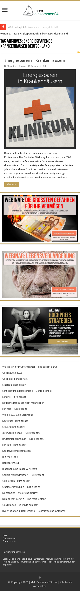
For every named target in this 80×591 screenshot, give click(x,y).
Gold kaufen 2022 (17, 27)
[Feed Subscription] (78, 51)
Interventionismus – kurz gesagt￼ (21, 432)
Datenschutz (9, 541)
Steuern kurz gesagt (13, 426)
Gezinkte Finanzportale (15, 378)
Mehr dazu (12, 184)
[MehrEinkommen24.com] (40, 9)
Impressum (9, 538)
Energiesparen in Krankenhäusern (34, 60)
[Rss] (40, 577)
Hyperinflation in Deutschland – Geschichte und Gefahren (33, 510)
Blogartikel (12, 66)
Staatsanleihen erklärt (14, 384)
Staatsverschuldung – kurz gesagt (21, 486)
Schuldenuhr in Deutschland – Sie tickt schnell (27, 390)
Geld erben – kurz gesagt (16, 480)
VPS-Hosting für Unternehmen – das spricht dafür (29, 366)
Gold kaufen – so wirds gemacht (20, 504)
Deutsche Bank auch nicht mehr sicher (23, 402)
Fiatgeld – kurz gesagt (14, 408)
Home (6, 33)
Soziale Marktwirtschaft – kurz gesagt (23, 474)
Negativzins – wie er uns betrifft (19, 492)
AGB (5, 535)
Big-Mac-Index (10, 456)
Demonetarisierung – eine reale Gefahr (24, 498)
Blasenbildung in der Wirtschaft (19, 468)
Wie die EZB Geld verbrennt (17, 414)
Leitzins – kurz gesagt (14, 396)
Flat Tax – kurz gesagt (14, 444)
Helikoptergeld (10, 462)
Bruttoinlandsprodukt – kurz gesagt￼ (23, 438)
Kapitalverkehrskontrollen (16, 450)
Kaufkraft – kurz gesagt (15, 420)
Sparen (22, 66)
